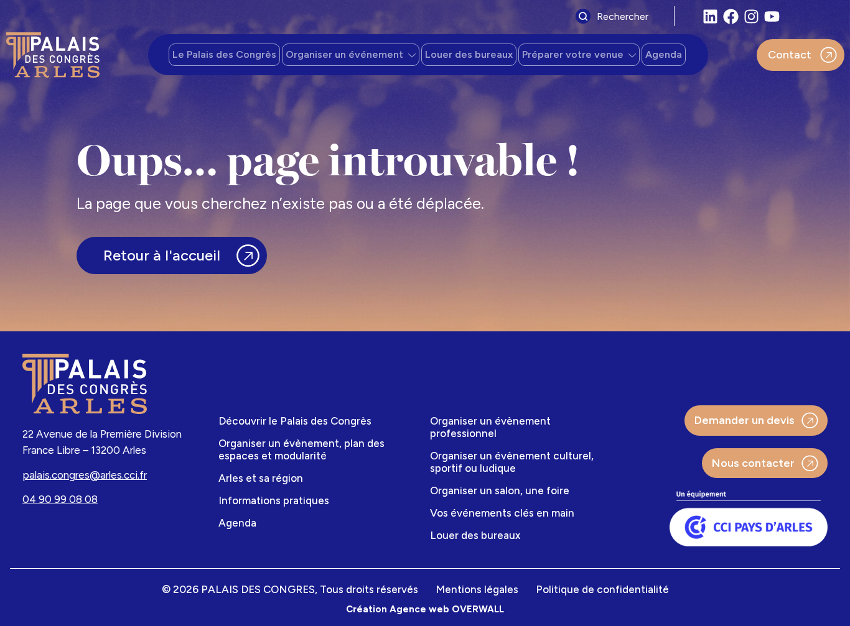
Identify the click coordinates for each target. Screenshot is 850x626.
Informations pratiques (273, 500)
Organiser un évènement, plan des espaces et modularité (301, 449)
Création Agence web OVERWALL (425, 609)
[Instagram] (751, 16)
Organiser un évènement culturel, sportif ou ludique (512, 461)
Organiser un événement (344, 54)
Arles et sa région (260, 478)
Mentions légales (477, 589)
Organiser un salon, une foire (499, 490)
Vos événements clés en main (502, 513)
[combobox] (622, 16)
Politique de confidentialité (602, 589)
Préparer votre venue (572, 54)
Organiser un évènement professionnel (490, 427)
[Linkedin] (710, 16)
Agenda (663, 54)
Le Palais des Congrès (224, 54)
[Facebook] (731, 16)
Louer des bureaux (469, 54)
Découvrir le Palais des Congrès (294, 421)
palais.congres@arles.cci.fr (84, 475)
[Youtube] (772, 16)
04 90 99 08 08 (60, 499)
